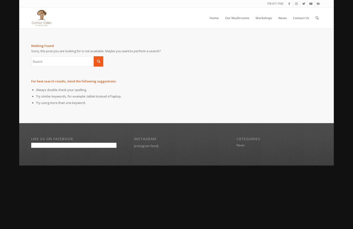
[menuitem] (214, 18)
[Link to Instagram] (296, 3)
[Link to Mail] (318, 3)
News (241, 145)
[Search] (317, 18)
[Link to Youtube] (310, 3)
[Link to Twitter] (303, 3)
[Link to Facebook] (289, 3)
